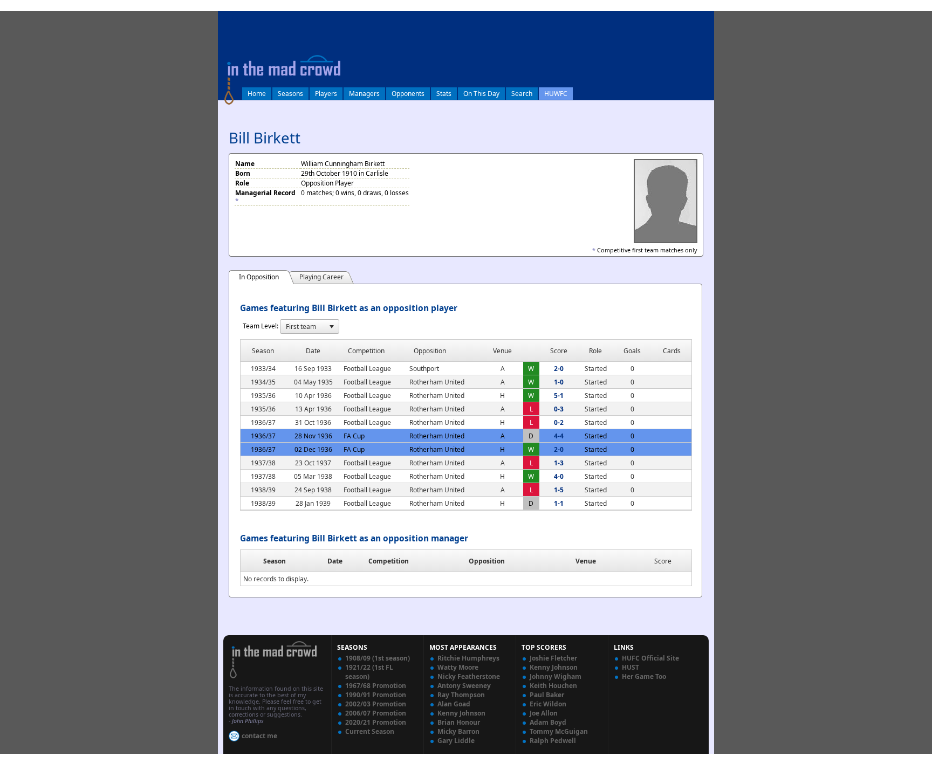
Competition (388, 561)
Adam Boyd (548, 722)
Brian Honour (458, 722)
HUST (630, 667)
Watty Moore (457, 667)
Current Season (369, 731)
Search (521, 93)
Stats (443, 93)
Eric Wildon (548, 704)
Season (274, 561)
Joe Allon (544, 713)
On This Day (481, 93)
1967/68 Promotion (375, 685)
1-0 (559, 382)
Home (257, 93)
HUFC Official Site (650, 658)
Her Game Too (644, 676)
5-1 (559, 395)
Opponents (408, 93)
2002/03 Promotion (375, 704)
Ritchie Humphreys (468, 658)
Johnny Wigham (555, 676)
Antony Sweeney (464, 685)
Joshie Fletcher (553, 658)
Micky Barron (458, 731)
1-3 (559, 463)
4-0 (559, 476)
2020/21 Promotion (375, 722)
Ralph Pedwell (553, 740)
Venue (585, 561)
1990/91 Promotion (375, 694)
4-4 (559, 436)
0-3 (559, 409)
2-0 (559, 368)
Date (334, 561)
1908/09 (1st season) (377, 658)
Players (326, 93)
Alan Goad (453, 704)
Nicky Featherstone (468, 676)
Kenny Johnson (461, 713)
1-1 (559, 503)
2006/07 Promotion (375, 713)
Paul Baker (547, 694)
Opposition (487, 561)
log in (230, 18)
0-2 (559, 422)
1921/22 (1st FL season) (369, 672)
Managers (364, 93)
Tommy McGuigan (559, 731)
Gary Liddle (456, 740)
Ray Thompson (461, 694)
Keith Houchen (553, 685)
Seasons (290, 93)
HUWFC (555, 93)
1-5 (559, 489)
